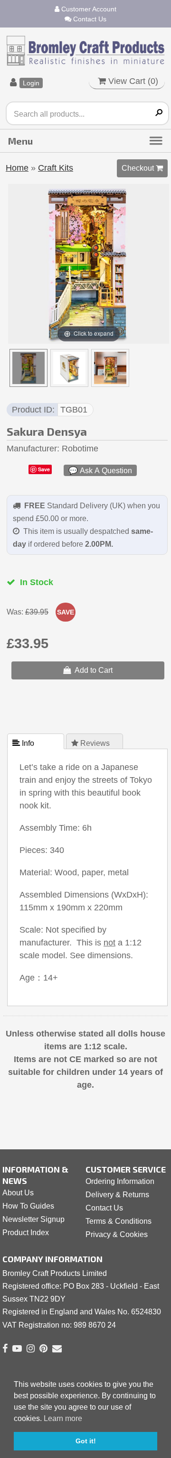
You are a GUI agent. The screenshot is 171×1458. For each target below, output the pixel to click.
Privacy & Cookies (117, 1234)
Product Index (25, 1233)
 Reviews (91, 743)
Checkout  (142, 168)
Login (31, 83)
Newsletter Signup (33, 1219)
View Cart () (132, 81)
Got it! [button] (86, 1441)
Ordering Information (120, 1181)
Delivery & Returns (117, 1195)
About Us (18, 1193)
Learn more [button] (63, 1418)
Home (17, 168)
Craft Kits (55, 168)
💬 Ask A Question (100, 470)
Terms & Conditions (119, 1221)
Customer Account (87, 9)
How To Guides (28, 1206)
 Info (24, 743)
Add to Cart (92, 670)
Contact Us (88, 19)
